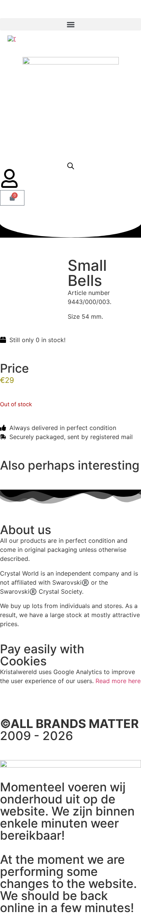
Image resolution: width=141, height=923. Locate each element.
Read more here (118, 681)
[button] (70, 24)
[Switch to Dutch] (11, 39)
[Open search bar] (70, 166)
